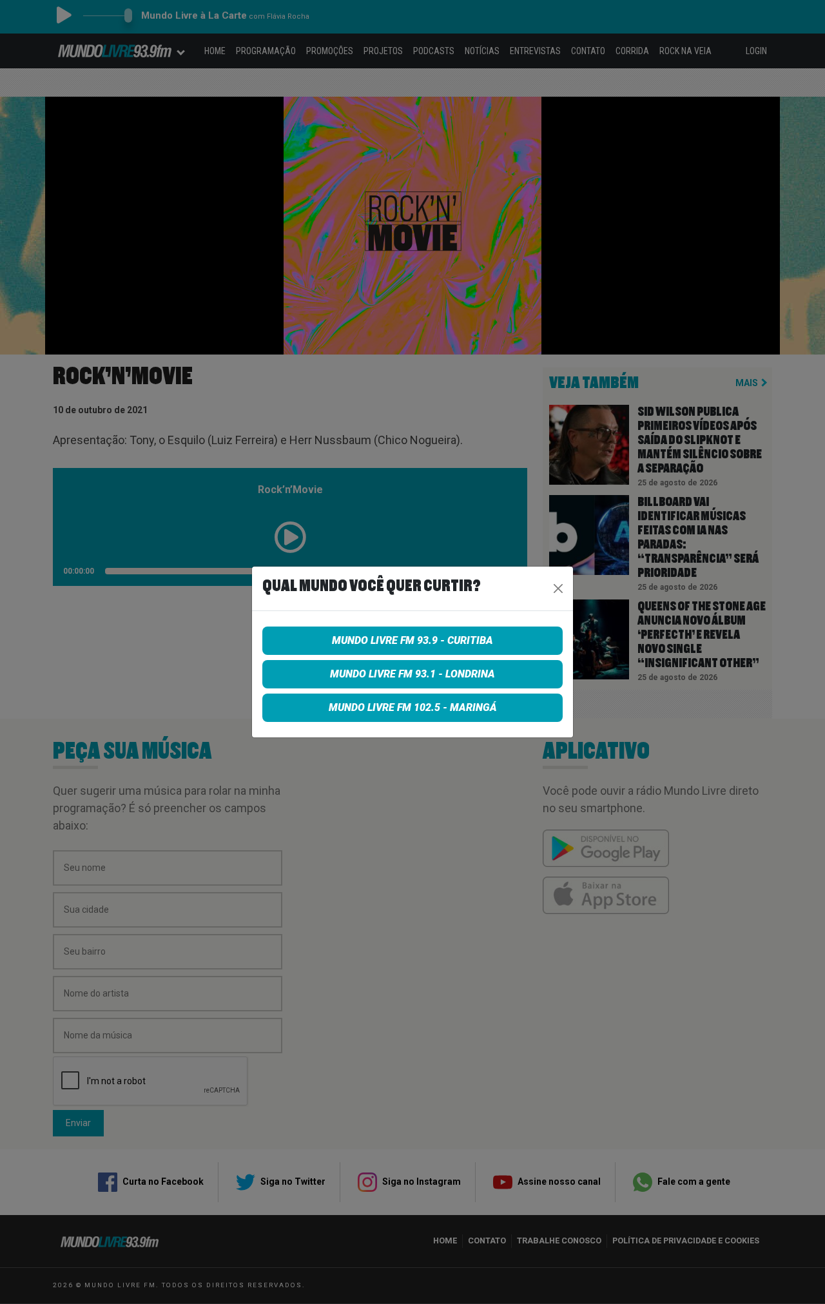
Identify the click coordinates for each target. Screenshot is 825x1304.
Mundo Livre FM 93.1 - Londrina (412, 674)
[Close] (558, 588)
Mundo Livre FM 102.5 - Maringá (413, 707)
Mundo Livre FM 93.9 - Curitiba (412, 640)
